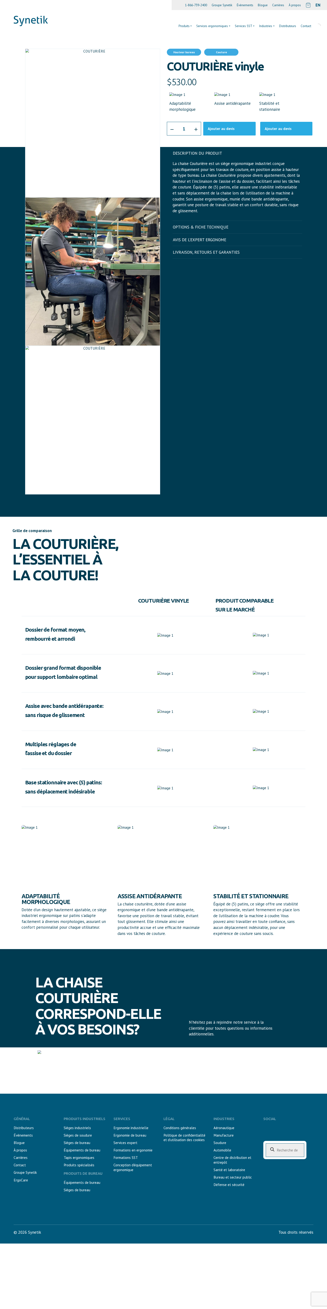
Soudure (220, 1142)
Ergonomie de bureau (129, 1135)
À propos (295, 5)
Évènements (245, 5)
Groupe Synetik (222, 5)
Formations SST (125, 1157)
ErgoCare (21, 1180)
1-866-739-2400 (196, 5)
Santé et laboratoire (229, 1170)
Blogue (263, 5)
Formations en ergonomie (132, 1150)
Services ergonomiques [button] (212, 26)
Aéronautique (224, 1128)
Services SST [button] (243, 26)
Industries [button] (265, 26)
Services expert (125, 1142)
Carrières (278, 5)
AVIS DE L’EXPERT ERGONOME (199, 239)
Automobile (222, 1150)
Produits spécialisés (79, 1165)
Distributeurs (287, 26)
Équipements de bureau (82, 1150)
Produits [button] (184, 26)
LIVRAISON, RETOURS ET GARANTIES (206, 252)
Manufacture (224, 1135)
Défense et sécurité (229, 1184)
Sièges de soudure (78, 1135)
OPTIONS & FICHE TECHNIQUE (200, 227)
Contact (20, 1165)
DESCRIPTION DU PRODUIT (197, 153)
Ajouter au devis (221, 128)
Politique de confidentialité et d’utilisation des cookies (184, 1137)
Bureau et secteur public (233, 1177)
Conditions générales (180, 1128)
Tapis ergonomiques (79, 1157)
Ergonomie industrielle (130, 1128)
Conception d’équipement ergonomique (132, 1167)
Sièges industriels (77, 1128)
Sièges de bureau (77, 1142)
